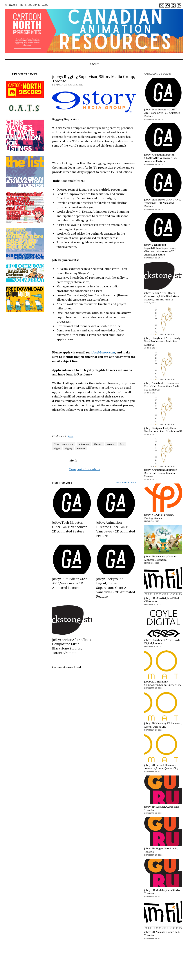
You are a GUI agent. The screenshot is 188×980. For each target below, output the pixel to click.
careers (110, 444)
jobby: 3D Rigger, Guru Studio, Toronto (161, 850)
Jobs (70, 436)
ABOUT (46, 4)
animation (84, 444)
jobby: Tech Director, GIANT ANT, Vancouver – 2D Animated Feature (70, 526)
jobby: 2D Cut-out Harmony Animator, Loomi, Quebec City (161, 766)
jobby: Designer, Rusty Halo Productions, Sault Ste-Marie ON (163, 429)
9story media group (63, 444)
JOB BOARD (34, 4)
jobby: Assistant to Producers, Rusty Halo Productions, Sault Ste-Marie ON (161, 386)
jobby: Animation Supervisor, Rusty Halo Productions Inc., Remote (160, 473)
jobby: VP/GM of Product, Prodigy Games (159, 516)
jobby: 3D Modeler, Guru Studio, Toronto (162, 891)
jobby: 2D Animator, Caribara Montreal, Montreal (160, 558)
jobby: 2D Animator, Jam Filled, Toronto (162, 933)
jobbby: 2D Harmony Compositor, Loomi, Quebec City (162, 683)
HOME (23, 4)
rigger (57, 448)
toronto (81, 448)
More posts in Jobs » (126, 482)
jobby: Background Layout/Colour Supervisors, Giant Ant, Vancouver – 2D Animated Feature (115, 587)
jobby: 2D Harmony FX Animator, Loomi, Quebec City (163, 725)
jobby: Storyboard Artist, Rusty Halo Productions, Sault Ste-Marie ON (162, 341)
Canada (98, 444)
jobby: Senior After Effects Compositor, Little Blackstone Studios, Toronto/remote (71, 646)
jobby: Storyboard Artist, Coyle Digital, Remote (162, 641)
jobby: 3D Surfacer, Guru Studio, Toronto (162, 808)
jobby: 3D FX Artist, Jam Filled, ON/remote (161, 599)
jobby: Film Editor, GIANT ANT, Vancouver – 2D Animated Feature (71, 583)
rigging (68, 448)
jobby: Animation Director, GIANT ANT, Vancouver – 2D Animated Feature (115, 529)
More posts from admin (84, 469)
